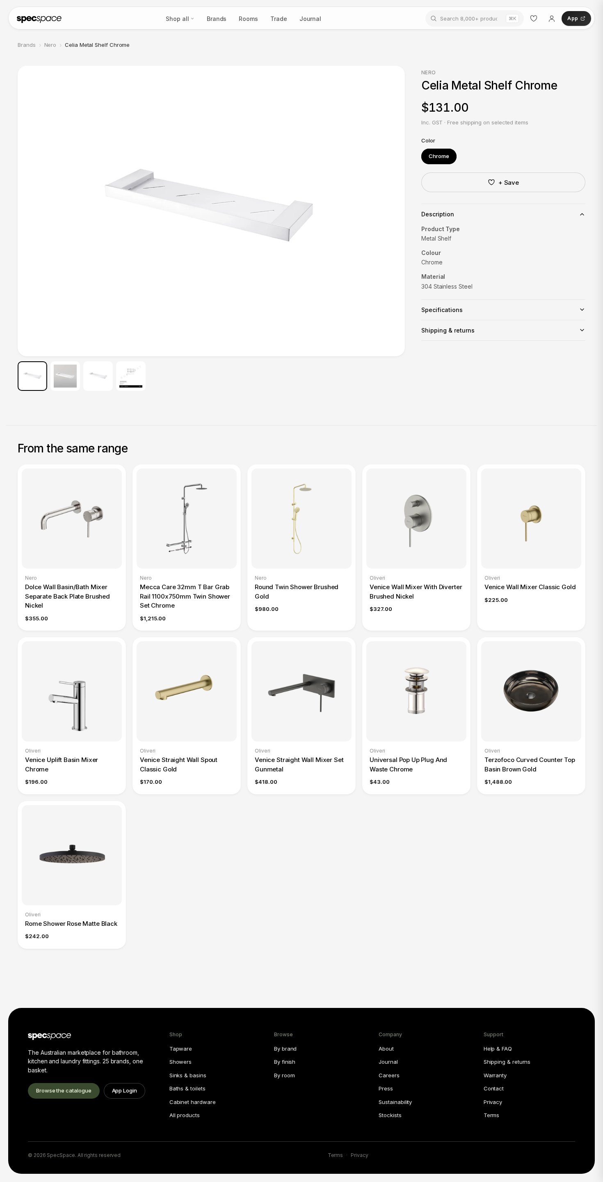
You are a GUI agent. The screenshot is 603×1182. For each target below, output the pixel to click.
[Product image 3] (98, 376)
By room (284, 1075)
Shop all (177, 18)
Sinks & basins (187, 1075)
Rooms (248, 18)
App (572, 18)
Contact (494, 1088)
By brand (285, 1048)
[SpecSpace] (39, 18)
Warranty (495, 1075)
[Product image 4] (131, 376)
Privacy (493, 1102)
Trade (278, 18)
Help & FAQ (498, 1048)
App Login (124, 1090)
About (386, 1048)
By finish (284, 1061)
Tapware (180, 1048)
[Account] (552, 18)
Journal (310, 18)
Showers (180, 1061)
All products (184, 1115)
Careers (389, 1075)
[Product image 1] (32, 376)
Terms (492, 1115)
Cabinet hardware (192, 1102)
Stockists (390, 1115)
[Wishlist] (533, 18)
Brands (217, 18)
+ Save (508, 182)
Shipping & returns (507, 1061)
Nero (50, 44)
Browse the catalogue (63, 1090)
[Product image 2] (65, 376)
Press (386, 1088)
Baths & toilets (187, 1088)
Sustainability (395, 1102)
